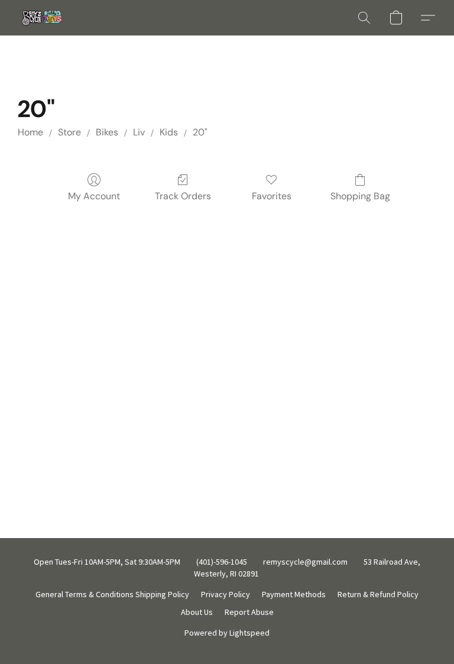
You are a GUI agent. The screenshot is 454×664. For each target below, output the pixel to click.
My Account (94, 196)
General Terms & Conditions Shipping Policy (112, 594)
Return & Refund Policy (378, 594)
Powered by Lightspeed (227, 632)
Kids (169, 132)
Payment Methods (294, 594)
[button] (40, 18)
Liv (139, 132)
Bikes (107, 132)
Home (30, 132)
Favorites (271, 196)
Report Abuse (249, 612)
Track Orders (183, 196)
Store (69, 132)
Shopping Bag (360, 196)
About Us (197, 612)
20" (200, 132)
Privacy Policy (225, 594)
